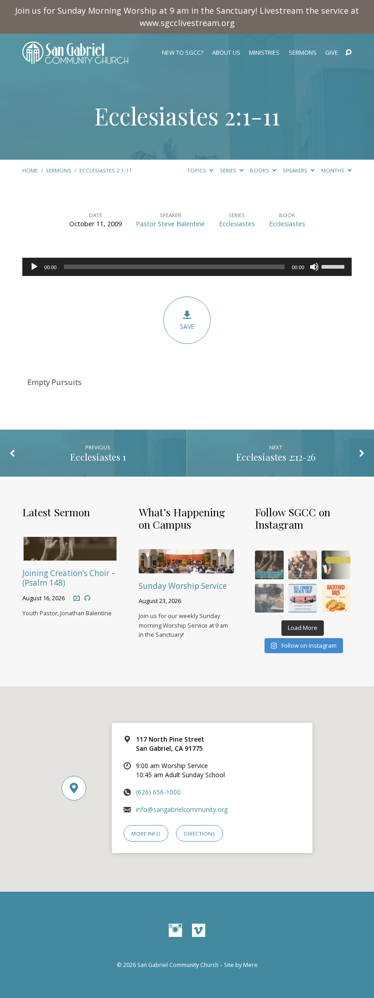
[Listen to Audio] (87, 598)
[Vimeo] (198, 930)
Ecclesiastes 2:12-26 (276, 457)
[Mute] (314, 266)
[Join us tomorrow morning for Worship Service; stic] (269, 565)
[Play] (34, 266)
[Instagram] (175, 930)
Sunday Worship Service (183, 586)
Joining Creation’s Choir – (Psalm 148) (68, 578)
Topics (197, 170)
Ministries (264, 53)
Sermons (303, 53)
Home (30, 170)
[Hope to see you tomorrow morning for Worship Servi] (302, 565)
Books (260, 170)
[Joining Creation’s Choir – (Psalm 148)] (70, 554)
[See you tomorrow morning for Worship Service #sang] (269, 598)
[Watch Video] (76, 598)
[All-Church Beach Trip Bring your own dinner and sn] (302, 598)
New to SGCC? (182, 53)
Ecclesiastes (237, 223)
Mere (250, 965)
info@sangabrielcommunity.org (182, 809)
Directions (199, 833)
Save (187, 326)
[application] (187, 267)
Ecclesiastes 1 (98, 457)
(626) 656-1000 (158, 792)
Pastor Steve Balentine (170, 223)
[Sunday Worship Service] (186, 567)
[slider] (334, 266)
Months (333, 170)
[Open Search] (348, 53)
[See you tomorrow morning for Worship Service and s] (336, 565)
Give (331, 53)
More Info (146, 833)
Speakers (296, 170)
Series (229, 170)
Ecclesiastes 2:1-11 (187, 115)
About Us (226, 53)
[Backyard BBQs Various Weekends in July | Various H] (336, 598)
